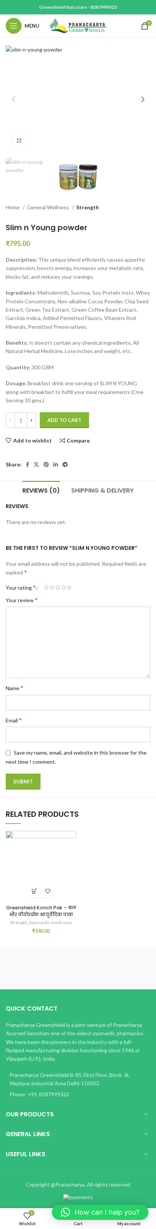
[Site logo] (78, 25)
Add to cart (64, 420)
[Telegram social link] (65, 464)
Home (13, 207)
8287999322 (103, 7)
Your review (21, 599)
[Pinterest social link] (46, 464)
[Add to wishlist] (47, 891)
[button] (100, 1212)
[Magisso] (114, 969)
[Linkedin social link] (55, 464)
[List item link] (78, 1094)
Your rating (21, 587)
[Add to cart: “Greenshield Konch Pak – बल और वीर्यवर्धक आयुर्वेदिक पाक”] (34, 891)
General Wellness (48, 207)
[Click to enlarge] (19, 140)
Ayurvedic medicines (50, 922)
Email (14, 720)
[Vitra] (42, 969)
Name (14, 687)
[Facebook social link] (27, 464)
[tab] (41, 489)
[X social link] (36, 464)
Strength (87, 207)
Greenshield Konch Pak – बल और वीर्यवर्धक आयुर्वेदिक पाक (41, 911)
